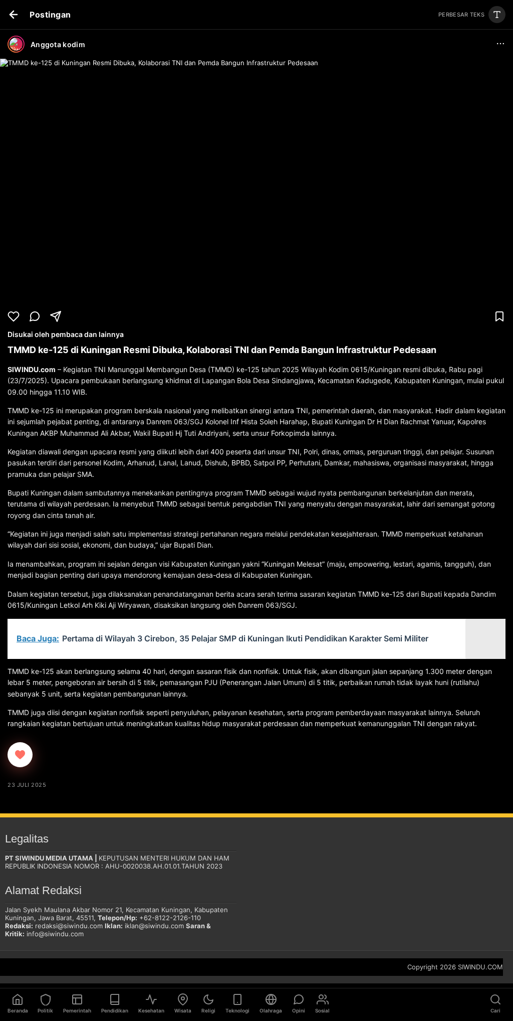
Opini (298, 1010)
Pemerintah (77, 1010)
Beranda (18, 1010)
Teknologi (237, 1010)
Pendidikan (114, 1010)
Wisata (182, 1010)
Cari (495, 1010)
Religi (208, 1010)
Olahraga (271, 1010)
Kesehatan (151, 1010)
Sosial (322, 1010)
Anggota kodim (58, 44)
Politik (45, 1010)
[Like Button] (20, 754)
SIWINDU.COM (480, 967)
